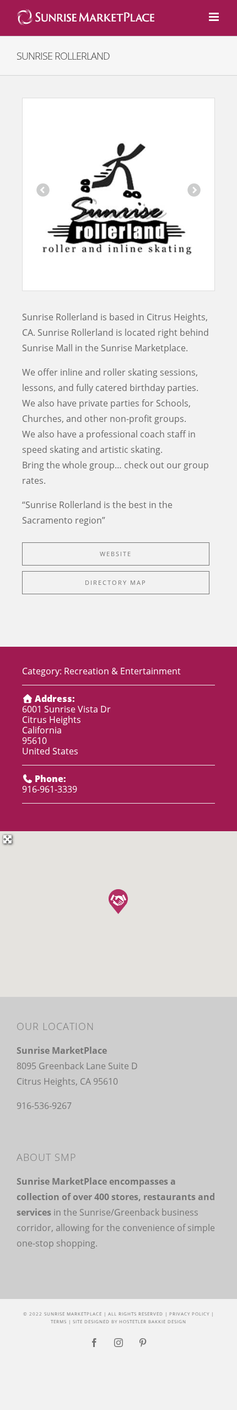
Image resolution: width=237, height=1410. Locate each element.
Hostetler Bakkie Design (152, 1321)
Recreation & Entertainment (122, 671)
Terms (59, 1321)
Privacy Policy (189, 1314)
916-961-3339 (49, 789)
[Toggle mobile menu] (214, 17)
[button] (118, 901)
